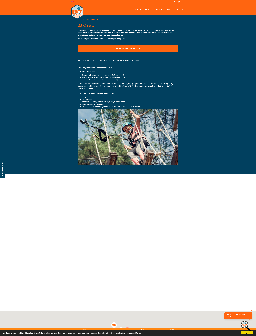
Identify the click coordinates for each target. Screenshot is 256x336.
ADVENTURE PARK (143, 9)
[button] (2, 168)
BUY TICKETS (179, 9)
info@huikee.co (180, 2)
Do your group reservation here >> (128, 48)
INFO (168, 9)
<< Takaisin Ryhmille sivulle (88, 19)
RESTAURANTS (158, 9)
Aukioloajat (82, 2)
